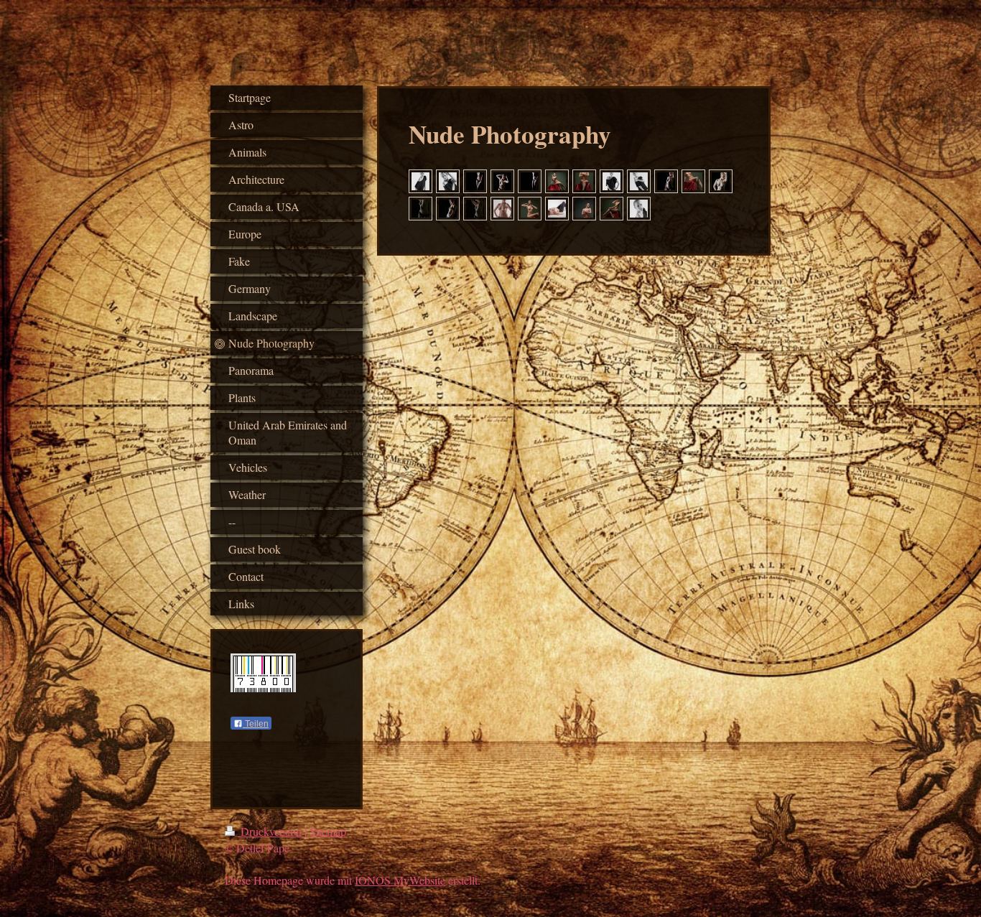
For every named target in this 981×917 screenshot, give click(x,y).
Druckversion (271, 831)
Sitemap (328, 831)
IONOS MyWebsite (400, 880)
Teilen (256, 724)
